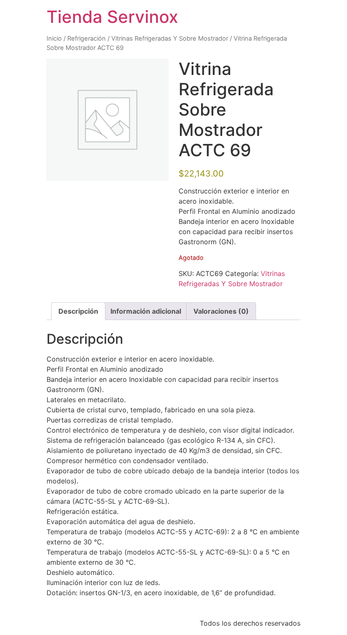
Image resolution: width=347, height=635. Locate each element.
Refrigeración (86, 38)
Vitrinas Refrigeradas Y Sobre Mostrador (169, 38)
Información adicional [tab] (145, 311)
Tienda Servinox (112, 16)
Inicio (54, 38)
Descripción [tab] (78, 311)
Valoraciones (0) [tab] (221, 311)
